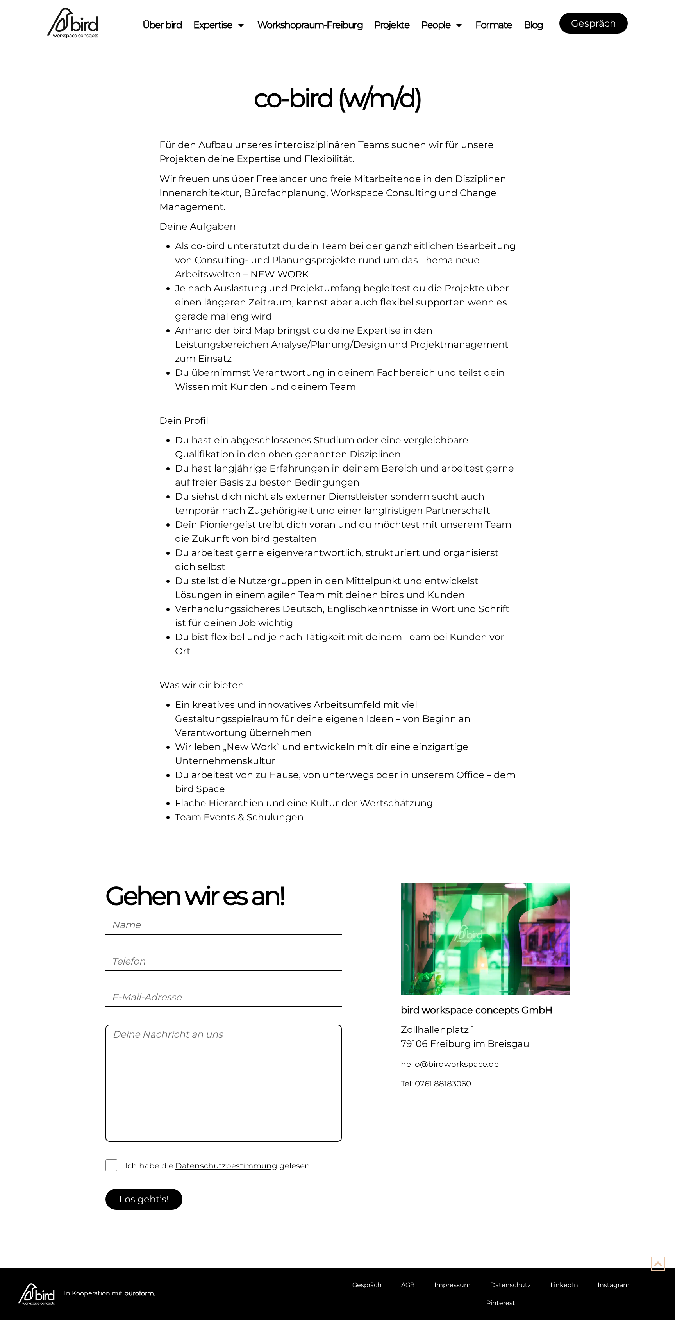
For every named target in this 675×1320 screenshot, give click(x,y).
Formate (493, 24)
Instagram (614, 1285)
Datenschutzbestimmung (226, 1165)
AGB (408, 1285)
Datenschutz (510, 1285)
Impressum (452, 1285)
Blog (533, 24)
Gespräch (367, 1285)
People (435, 24)
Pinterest (500, 1303)
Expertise (212, 24)
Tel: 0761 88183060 (436, 1083)
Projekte (391, 24)
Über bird (162, 24)
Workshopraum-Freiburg (310, 24)
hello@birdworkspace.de (450, 1064)
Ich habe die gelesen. (218, 1166)
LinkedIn (564, 1285)
